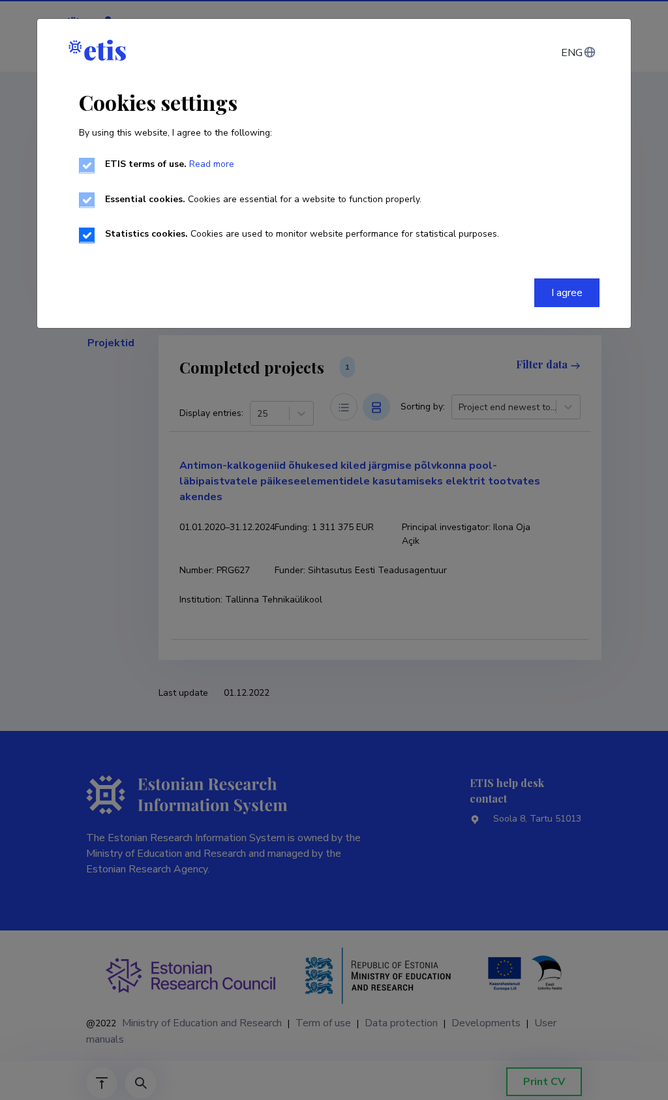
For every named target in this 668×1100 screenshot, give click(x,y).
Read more (211, 164)
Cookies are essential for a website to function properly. (263, 199)
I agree (567, 293)
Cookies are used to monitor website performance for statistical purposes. (302, 234)
